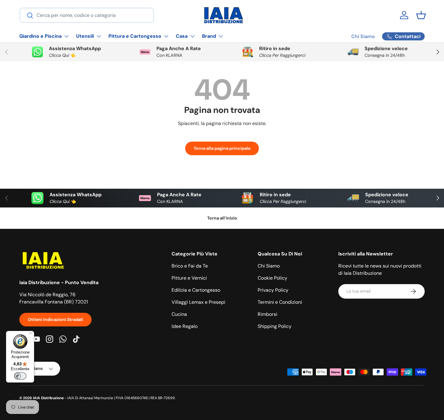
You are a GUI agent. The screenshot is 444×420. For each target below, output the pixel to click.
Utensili (85, 36)
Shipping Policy (274, 326)
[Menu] (30, 334)
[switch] (20, 376)
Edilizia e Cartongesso (196, 290)
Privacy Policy (273, 290)
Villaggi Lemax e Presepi (198, 302)
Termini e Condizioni (280, 302)
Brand (209, 36)
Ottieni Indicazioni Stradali (55, 319)
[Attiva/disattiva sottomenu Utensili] (98, 36)
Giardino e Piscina (40, 36)
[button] (421, 15)
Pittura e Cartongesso (134, 36)
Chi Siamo (363, 36)
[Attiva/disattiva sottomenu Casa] (192, 36)
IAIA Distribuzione (48, 398)
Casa (182, 36)
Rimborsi (267, 314)
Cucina (179, 314)
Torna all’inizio (222, 218)
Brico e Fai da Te (190, 266)
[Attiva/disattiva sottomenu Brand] (220, 36)
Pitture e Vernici (189, 278)
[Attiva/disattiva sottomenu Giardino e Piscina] (66, 36)
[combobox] (86, 15)
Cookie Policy (272, 278)
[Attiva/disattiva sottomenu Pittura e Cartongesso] (166, 36)
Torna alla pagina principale (222, 148)
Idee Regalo (185, 326)
